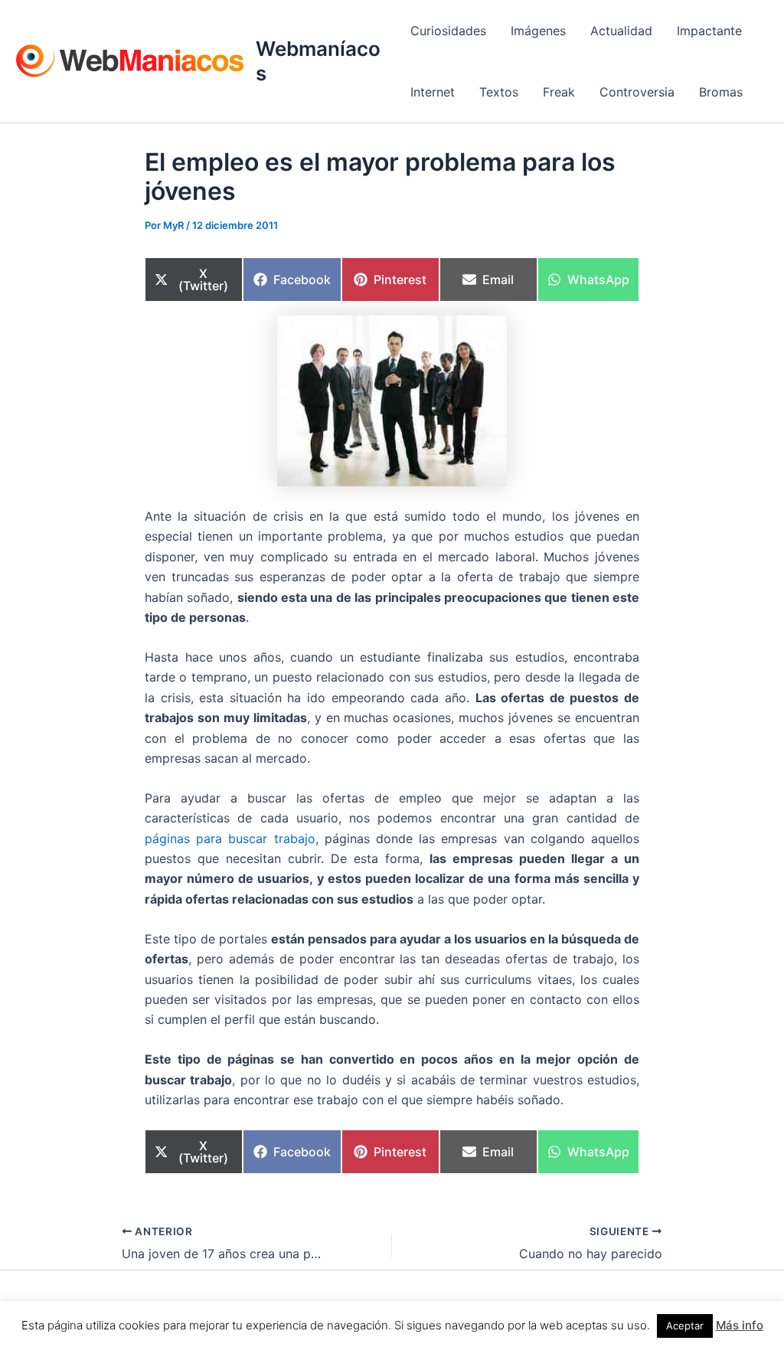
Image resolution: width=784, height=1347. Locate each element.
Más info (739, 1325)
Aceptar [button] (685, 1325)
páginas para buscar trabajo (230, 838)
